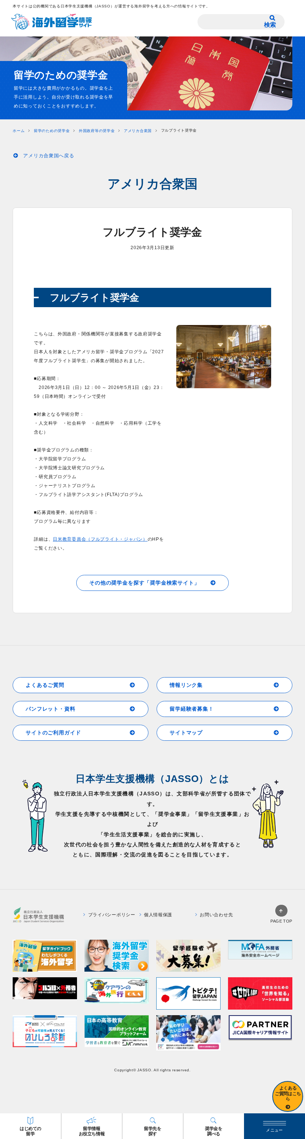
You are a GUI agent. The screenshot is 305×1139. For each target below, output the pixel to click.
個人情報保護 (158, 914)
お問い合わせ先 (216, 914)
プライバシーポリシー (111, 914)
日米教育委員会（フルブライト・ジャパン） (100, 539)
